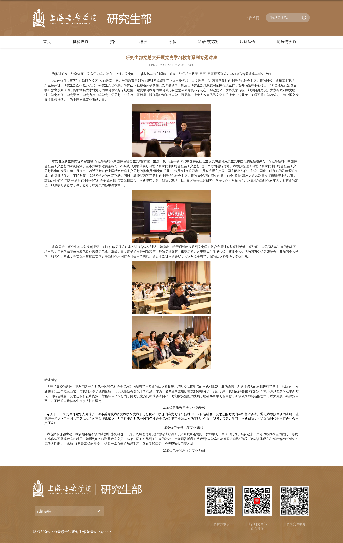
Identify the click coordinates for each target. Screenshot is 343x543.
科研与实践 (208, 41)
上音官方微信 (219, 524)
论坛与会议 (287, 41)
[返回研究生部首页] (92, 18)
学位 (173, 41)
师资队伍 (247, 41)
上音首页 (252, 18)
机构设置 (81, 41)
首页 (47, 41)
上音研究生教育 (294, 524)
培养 (143, 41)
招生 (114, 41)
